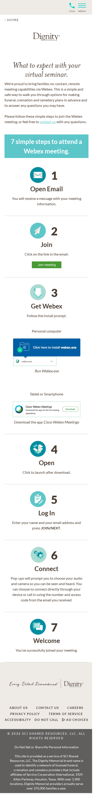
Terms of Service (66, 714)
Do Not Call (46, 720)
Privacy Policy (25, 714)
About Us (18, 708)
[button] (82, 7)
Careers (75, 708)
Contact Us (47, 708)
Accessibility (18, 720)
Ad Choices (76, 720)
